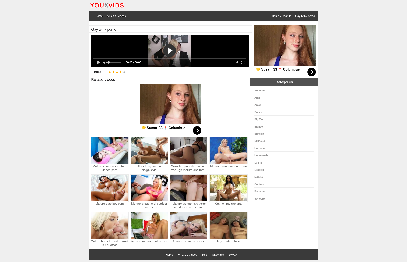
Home (169, 254)
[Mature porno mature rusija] (228, 150)
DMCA (233, 254)
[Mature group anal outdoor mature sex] (149, 188)
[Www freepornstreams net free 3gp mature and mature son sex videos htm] (189, 150)
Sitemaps (218, 254)
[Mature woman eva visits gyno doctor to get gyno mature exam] (189, 188)
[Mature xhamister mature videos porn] (110, 150)
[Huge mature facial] (228, 225)
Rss (204, 254)
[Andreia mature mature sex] (149, 225)
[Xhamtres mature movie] (189, 225)
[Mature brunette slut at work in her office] (110, 225)
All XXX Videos (187, 254)
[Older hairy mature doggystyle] (149, 150)
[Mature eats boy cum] (110, 188)
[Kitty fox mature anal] (228, 188)
